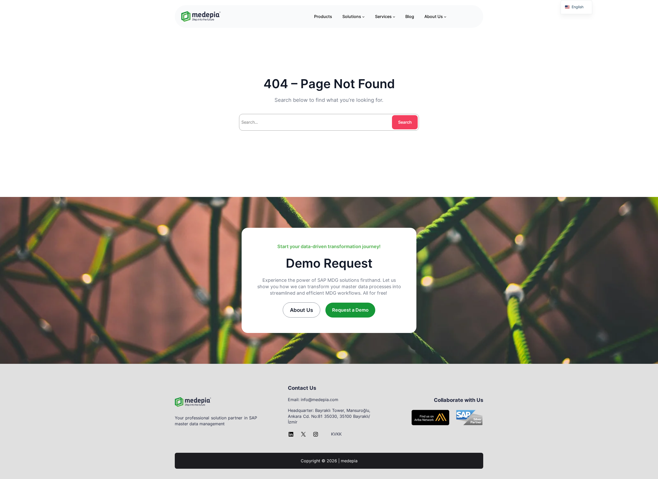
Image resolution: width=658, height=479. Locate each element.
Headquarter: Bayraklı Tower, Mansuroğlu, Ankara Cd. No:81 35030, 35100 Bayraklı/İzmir (329, 416)
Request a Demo (350, 310)
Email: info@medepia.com (313, 399)
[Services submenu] (394, 16)
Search (405, 122)
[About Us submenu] (445, 16)
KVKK (336, 434)
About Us (301, 310)
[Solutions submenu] (363, 16)
